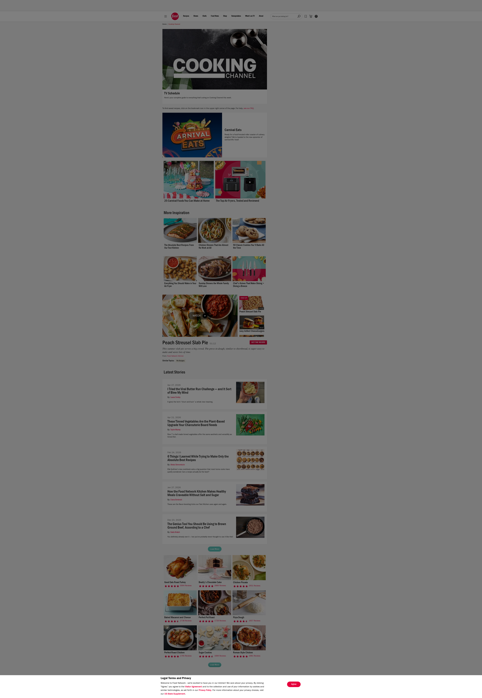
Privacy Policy (205, 690)
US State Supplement (174, 694)
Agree (293, 684)
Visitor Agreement (193, 687)
